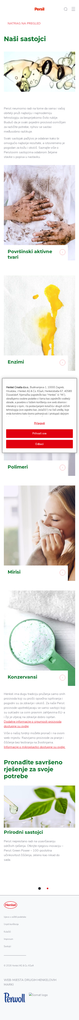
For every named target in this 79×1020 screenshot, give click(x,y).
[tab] (39, 888)
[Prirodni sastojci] (39, 828)
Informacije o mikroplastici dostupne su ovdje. (34, 747)
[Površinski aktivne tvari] (39, 218)
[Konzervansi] (39, 641)
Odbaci (39, 444)
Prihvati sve (39, 433)
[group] (39, 840)
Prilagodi (39, 423)
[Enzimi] (39, 326)
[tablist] (39, 888)
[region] (39, 415)
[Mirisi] (39, 536)
